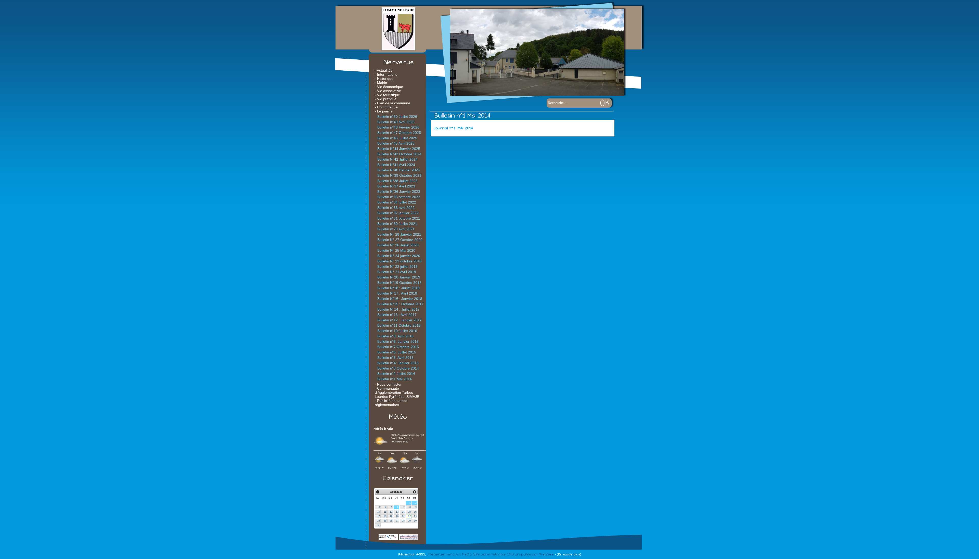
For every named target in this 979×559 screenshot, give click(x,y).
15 (409, 512)
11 (385, 512)
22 (409, 516)
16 (415, 512)
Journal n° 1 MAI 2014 (453, 128)
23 (415, 516)
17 (378, 516)
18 (385, 516)
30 (415, 520)
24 (378, 520)
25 (385, 520)
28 (403, 520)
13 (397, 512)
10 (378, 512)
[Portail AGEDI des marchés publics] (408, 539)
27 (397, 520)
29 (409, 520)
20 (397, 516)
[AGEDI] (388, 539)
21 (403, 516)
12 (391, 512)
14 (403, 512)
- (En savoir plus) (568, 554)
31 (378, 525)
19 (391, 516)
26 (391, 520)
